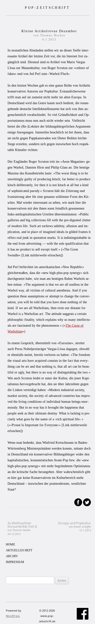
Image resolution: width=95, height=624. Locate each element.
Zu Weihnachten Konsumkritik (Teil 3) (22, 528)
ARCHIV (12, 556)
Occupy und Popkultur (74, 526)
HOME (10, 544)
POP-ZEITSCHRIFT (47, 8)
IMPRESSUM (15, 562)
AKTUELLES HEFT (19, 550)
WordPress (13, 616)
